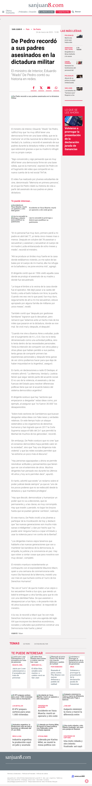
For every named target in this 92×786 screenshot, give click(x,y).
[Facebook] (33, 88)
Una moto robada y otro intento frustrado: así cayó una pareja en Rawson (73, 746)
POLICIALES (69, 35)
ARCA (72, 667)
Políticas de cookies (42, 773)
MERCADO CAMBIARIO (40, 665)
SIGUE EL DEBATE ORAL (20, 665)
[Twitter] (41, 88)
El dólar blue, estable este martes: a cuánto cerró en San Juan (38, 673)
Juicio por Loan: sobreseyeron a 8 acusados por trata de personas (19, 673)
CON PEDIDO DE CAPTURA (69, 737)
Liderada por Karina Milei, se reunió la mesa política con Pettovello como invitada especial (48, 745)
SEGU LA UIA (16, 736)
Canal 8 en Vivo (63, 12)
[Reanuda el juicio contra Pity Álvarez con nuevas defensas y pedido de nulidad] (58, 664)
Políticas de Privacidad (28, 773)
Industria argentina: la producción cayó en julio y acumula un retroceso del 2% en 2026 (22, 745)
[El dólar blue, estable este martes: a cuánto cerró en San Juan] (38, 662)
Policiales (23, 12)
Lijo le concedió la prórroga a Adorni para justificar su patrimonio (41, 220)
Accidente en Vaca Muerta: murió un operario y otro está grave (42, 209)
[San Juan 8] (18, 760)
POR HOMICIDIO (56, 667)
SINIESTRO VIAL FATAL (69, 48)
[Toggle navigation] (3, 12)
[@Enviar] (48, 88)
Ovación (32, 12)
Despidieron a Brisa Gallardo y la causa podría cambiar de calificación (70, 56)
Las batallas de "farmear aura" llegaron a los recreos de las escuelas (70, 95)
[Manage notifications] (87, 781)
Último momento (10, 12)
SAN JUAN (68, 88)
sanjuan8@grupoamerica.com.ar (17, 781)
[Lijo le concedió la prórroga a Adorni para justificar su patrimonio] (19, 220)
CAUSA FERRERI (68, 62)
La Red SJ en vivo (47, 12)
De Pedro (26, 644)
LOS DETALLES (17, 706)
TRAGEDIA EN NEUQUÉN (43, 706)
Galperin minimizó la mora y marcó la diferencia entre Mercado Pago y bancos (73, 714)
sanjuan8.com (11, 778)
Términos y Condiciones (14, 773)
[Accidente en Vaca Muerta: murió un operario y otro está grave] (19, 208)
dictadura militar (41, 644)
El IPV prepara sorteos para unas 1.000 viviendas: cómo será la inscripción (21, 714)
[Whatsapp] (56, 88)
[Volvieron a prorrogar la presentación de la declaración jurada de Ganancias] (77, 664)
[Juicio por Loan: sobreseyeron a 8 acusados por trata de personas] (19, 662)
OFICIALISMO (43, 736)
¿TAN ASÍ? (67, 706)
